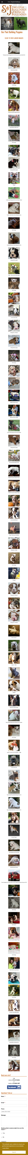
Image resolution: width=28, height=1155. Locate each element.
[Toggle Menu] (2, 2)
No (3, 1137)
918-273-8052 (16, 1080)
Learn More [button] (5, 1148)
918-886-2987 (16, 1083)
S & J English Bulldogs (14, 2)
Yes (4, 1133)
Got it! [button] (14, 1152)
